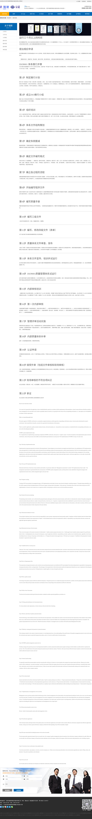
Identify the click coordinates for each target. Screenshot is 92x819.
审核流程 (5, 49)
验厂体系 (50, 13)
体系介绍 (32, 13)
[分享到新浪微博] (5, 807)
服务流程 (5, 43)
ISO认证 (23, 13)
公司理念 (5, 37)
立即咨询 (18, 790)
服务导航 (4, 13)
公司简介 (5, 31)
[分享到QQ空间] (3, 807)
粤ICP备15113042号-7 (43, 800)
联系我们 (89, 1)
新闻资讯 (59, 13)
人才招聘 (78, 1)
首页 (14, 13)
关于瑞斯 (69, 13)
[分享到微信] (12, 807)
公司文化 (5, 34)
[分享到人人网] (10, 807)
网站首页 (9, 17)
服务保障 (5, 46)
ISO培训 (41, 13)
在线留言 (84, 1)
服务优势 (5, 40)
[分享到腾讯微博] (7, 807)
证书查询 (78, 13)
